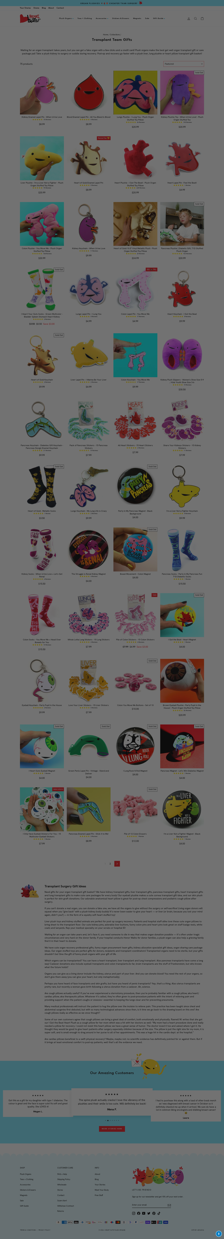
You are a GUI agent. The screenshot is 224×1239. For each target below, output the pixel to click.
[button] (219, 1234)
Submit (137, 641)
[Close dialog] (159, 590)
